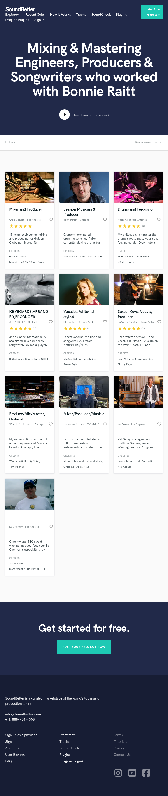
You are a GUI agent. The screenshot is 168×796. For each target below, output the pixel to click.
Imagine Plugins (17, 20)
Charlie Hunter (126, 262)
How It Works (60, 15)
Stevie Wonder (143, 359)
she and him (95, 256)
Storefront (67, 735)
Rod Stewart (16, 359)
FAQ (8, 761)
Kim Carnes (124, 466)
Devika (40, 262)
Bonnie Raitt (143, 256)
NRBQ (83, 256)
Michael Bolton (72, 359)
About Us (12, 748)
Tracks (81, 15)
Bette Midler (89, 359)
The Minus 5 (70, 256)
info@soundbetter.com (23, 714)
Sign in (39, 20)
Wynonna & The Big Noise (24, 461)
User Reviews (15, 755)
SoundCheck (101, 15)
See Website (16, 563)
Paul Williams (125, 359)
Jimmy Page (125, 364)
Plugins (121, 15)
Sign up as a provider (21, 735)
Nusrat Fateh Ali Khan (22, 262)
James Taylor (71, 364)
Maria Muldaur (126, 256)
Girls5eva (68, 466)
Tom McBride (16, 466)
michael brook (17, 256)
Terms (118, 735)
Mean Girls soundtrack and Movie (82, 461)
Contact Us (122, 755)
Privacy (119, 748)
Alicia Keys (82, 466)
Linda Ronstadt (143, 461)
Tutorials (120, 742)
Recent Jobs (35, 15)
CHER (44, 359)
